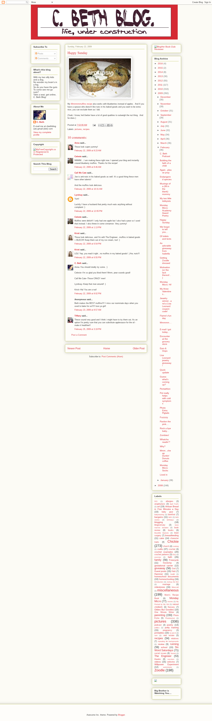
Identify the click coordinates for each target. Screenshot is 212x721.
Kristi (77, 233)
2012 (160, 80)
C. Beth (77, 263)
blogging (158, 522)
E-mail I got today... (165, 330)
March (163, 143)
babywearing (159, 514)
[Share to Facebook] (108, 125)
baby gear (167, 512)
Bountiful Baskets (161, 533)
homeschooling (166, 579)
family (157, 559)
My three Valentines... (165, 291)
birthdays (170, 520)
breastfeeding (172, 535)
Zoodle (159, 670)
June (163, 130)
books (171, 530)
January (164, 480)
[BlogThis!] (102, 125)
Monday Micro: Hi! (165, 283)
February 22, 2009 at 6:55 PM (87, 257)
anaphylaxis (159, 504)
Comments (42, 58)
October (164, 110)
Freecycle (174, 560)
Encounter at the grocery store (165, 340)
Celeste (77, 156)
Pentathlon (165, 389)
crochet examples (163, 552)
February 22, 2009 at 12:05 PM (88, 211)
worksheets (167, 667)
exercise (157, 557)
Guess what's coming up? (164, 380)
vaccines (170, 659)
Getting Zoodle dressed (165, 260)
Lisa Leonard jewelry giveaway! (165, 360)
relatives (175, 638)
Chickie (173, 541)
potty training (172, 627)
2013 (160, 76)
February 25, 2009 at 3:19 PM (87, 329)
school (164, 647)
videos (157, 661)
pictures (78, 129)
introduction (158, 582)
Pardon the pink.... (165, 422)
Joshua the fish (173, 582)
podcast (158, 625)
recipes (86, 129)
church (166, 546)
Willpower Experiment (166, 664)
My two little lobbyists (165, 199)
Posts (40, 53)
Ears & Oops (163, 349)
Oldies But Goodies (164, 609)
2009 (160, 93)
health (172, 574)
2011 (160, 85)
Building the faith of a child (165, 163)
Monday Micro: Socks (164, 468)
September (165, 115)
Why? (162, 446)
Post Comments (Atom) (112, 356)
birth (170, 517)
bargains (158, 517)
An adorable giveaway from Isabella (165, 248)
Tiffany (77, 316)
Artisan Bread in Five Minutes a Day (166, 507)
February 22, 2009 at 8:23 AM (87, 150)
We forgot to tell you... (164, 229)
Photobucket (170, 618)
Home (106, 348)
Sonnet (173, 653)
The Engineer (162, 656)
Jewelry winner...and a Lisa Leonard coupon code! (166, 305)
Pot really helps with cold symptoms (165, 398)
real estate (168, 635)
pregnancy (167, 630)
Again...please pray (165, 171)
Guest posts (160, 571)
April (162, 139)
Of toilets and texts (165, 237)
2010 (160, 89)
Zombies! (164, 435)
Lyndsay (78, 195)
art (158, 506)
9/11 (156, 501)
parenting (159, 615)
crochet (172, 549)
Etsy (174, 554)
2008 (160, 485)
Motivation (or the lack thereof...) (165, 272)
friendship (167, 563)
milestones (159, 587)
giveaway (159, 568)
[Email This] (99, 125)
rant (155, 635)
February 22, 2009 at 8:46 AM (87, 167)
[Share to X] (105, 125)
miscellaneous (168, 590)
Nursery (171, 607)
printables (159, 633)
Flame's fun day (165, 317)
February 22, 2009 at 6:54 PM (87, 244)
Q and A (173, 633)
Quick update (164, 371)
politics (157, 628)
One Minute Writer (164, 612)
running (174, 644)
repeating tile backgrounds (168, 641)
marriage (166, 584)
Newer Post (74, 348)
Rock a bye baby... (165, 429)
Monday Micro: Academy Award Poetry (165, 210)
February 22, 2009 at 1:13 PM (87, 227)
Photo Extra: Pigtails (164, 410)
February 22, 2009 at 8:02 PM (87, 293)
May (162, 134)
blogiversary (159, 525)
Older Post (138, 348)
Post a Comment (79, 335)
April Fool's (174, 504)
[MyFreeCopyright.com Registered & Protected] (45, 154)
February (164, 147)
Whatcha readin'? (165, 440)
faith (170, 557)
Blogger (121, 715)
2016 (160, 63)
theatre (157, 659)
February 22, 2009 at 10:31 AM (88, 189)
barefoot (171, 514)
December (165, 97)
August (164, 122)
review (161, 644)
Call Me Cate (80, 173)
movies (170, 601)
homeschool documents (166, 576)
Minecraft (175, 587)
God (174, 568)
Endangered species (165, 178)
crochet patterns (161, 554)
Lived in (163, 474)
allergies (169, 501)
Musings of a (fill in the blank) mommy (165, 188)
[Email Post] (94, 125)
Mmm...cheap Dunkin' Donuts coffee (165, 455)
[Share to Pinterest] (111, 125)
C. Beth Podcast (165, 154)
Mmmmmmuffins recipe (81, 104)
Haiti (174, 571)
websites (171, 662)
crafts (160, 549)
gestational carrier (163, 565)
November (165, 104)
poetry (170, 625)
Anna (76, 143)
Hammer (158, 574)
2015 (160, 68)
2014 (160, 72)
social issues (160, 653)
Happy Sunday (165, 221)
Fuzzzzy (164, 417)
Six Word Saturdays (166, 649)
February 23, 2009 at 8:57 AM (87, 310)
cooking (176, 546)
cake (161, 538)
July (162, 126)
